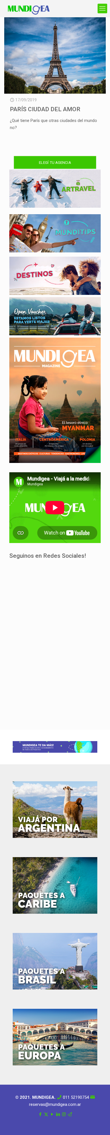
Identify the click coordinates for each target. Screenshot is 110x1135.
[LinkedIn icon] (58, 1114)
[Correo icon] (70, 1114)
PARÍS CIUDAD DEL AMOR (45, 109)
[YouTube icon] (52, 1114)
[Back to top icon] (98, 1123)
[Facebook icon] (40, 1114)
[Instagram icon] (64, 1114)
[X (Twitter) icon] (46, 1114)
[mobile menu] (102, 8)
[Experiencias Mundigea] (28, 8)
